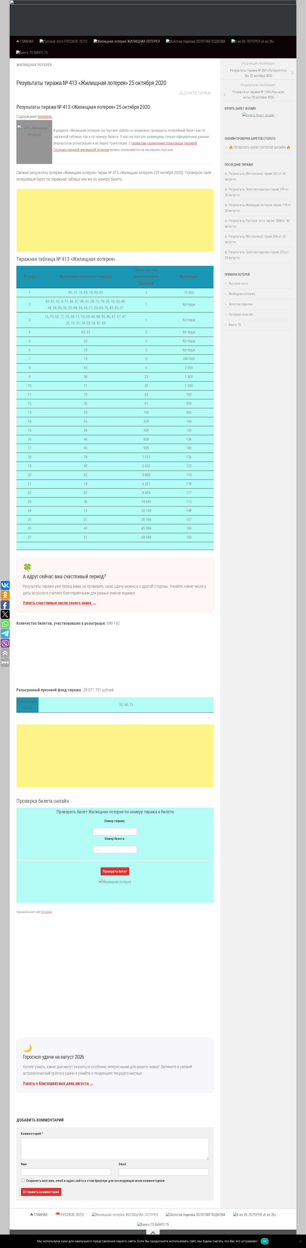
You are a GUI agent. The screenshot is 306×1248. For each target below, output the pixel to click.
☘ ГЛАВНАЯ (24, 41)
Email (122, 1164)
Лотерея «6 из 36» (241, 314)
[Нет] (300, 1241)
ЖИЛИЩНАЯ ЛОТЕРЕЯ (143, 41)
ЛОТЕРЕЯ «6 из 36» (260, 41)
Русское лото (238, 283)
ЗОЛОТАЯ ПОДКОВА (210, 41)
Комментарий (32, 1133)
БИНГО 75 (40, 52)
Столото (46, 912)
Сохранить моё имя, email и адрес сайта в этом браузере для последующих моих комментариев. (95, 1181)
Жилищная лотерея (34, 65)
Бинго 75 (235, 325)
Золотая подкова (241, 304)
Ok (265, 1241)
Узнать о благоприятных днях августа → (58, 1083)
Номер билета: (115, 838)
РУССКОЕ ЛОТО (75, 41)
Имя (24, 1164)
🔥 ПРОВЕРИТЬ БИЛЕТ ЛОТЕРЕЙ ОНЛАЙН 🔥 (260, 148)
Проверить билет (115, 871)
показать (45, 116)
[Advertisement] (114, 220)
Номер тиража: (114, 821)
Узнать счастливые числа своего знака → (59, 602)
